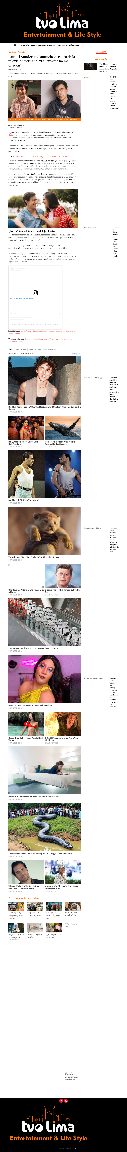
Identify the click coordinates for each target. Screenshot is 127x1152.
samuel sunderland (49, 349)
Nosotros (68, 1145)
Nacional (12, 51)
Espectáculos (27, 45)
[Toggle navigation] (15, 45)
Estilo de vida (44, 45)
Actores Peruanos (20, 349)
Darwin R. (81, 1149)
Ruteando (58, 45)
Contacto (58, 1145)
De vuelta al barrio (34, 349)
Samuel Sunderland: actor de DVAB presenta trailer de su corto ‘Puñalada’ (43, 156)
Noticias (22, 51)
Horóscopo (72, 45)
